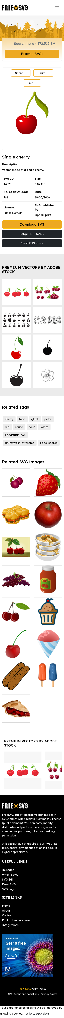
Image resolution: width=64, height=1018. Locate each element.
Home (6, 905)
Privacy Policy (49, 994)
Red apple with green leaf (48, 522)
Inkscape (8, 870)
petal (47, 419)
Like (32, 83)
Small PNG (32, 243)
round (19, 427)
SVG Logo (8, 889)
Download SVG (32, 224)
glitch (35, 419)
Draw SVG (9, 884)
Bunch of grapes (16, 586)
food (22, 419)
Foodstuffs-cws (15, 435)
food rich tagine (48, 554)
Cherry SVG (13, 491)
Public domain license (16, 920)
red (7, 427)
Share (19, 73)
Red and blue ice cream (48, 683)
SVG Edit (8, 879)
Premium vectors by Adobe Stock (31, 269)
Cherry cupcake (48, 619)
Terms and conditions (26, 994)
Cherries (11, 621)
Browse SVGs (32, 54)
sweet (44, 427)
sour (32, 427)
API (10, 994)
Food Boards (48, 443)
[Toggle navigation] (57, 7)
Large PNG (32, 234)
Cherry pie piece (16, 715)
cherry (9, 419)
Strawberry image (48, 489)
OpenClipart (43, 215)
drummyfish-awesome (19, 443)
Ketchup (43, 588)
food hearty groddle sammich (16, 520)
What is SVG (10, 874)
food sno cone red (48, 651)
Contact (7, 915)
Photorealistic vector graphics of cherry (16, 647)
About (6, 910)
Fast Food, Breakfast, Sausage (16, 681)
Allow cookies (37, 1014)
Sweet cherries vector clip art (16, 554)
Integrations (10, 925)
